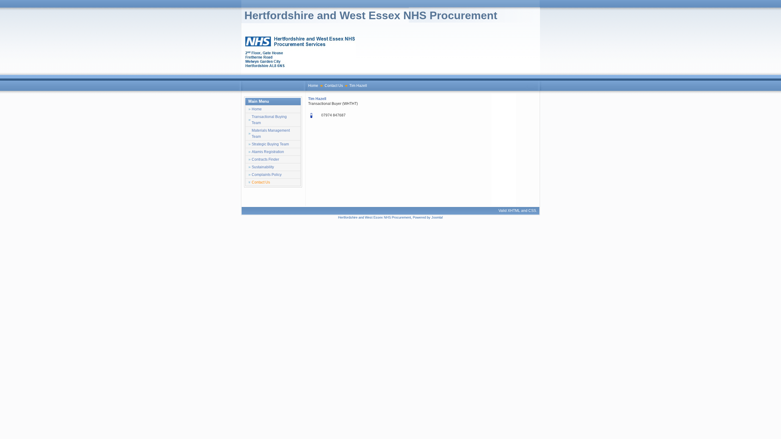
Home (313, 86)
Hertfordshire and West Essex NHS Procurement (370, 15)
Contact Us (334, 86)
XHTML (514, 211)
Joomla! (437, 217)
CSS (532, 211)
